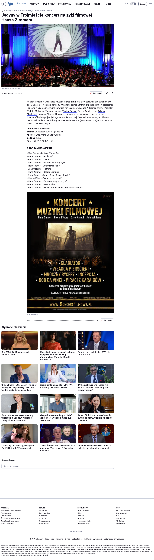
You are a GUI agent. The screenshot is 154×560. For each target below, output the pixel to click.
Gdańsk (50, 135)
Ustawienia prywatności (113, 539)
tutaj (46, 555)
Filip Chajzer (120, 521)
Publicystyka (64, 4)
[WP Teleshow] (19, 4)
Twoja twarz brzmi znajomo (10, 521)
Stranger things (44, 524)
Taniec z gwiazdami (7, 524)
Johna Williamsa (88, 108)
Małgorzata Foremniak (123, 510)
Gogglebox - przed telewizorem (11, 510)
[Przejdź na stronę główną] (3, 6)
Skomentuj (97, 93)
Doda (117, 516)
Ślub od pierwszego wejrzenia (10, 518)
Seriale (97, 4)
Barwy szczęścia (44, 513)
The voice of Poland (83, 524)
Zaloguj (142, 4)
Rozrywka (34, 4)
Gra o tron (42, 518)
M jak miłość (43, 516)
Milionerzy (80, 513)
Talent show (49, 4)
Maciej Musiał (120, 524)
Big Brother (81, 518)
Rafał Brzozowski (121, 513)
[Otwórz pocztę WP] (126, 4)
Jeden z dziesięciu (83, 510)
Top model (80, 516)
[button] (133, 4)
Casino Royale (70, 111)
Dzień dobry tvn (6, 516)
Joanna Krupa (120, 518)
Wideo (108, 4)
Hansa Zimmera (72, 101)
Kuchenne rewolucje (83, 521)
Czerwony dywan (82, 4)
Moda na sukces (44, 521)
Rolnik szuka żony (7, 513)
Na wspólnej (43, 510)
